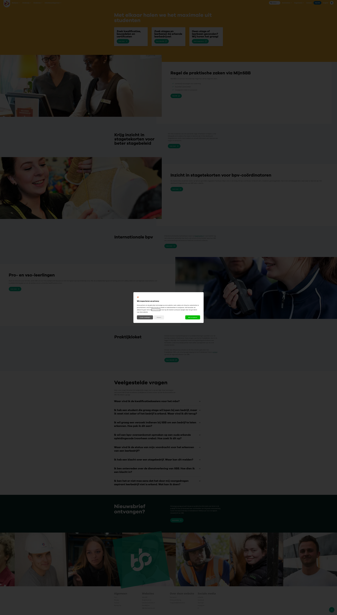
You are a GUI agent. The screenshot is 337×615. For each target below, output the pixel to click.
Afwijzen (159, 317)
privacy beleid (156, 310)
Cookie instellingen (145, 317)
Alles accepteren (192, 317)
